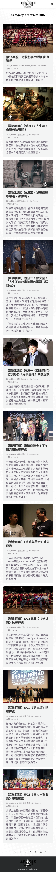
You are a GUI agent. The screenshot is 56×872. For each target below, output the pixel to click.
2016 (8, 65)
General (14, 65)
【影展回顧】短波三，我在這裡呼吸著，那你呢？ (27, 194)
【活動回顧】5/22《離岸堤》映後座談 (27, 709)
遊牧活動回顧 (22, 134)
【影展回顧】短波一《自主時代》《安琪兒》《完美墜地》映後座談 (27, 372)
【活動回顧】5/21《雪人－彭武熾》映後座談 (27, 796)
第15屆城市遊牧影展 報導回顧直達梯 (27, 59)
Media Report (24, 65)
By (42, 65)
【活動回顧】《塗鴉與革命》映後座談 (27, 543)
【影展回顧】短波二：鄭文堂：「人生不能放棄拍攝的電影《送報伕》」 (27, 281)
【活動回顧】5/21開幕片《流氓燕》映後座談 (27, 620)
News (33, 65)
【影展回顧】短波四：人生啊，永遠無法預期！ (27, 127)
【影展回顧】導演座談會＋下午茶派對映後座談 (27, 447)
